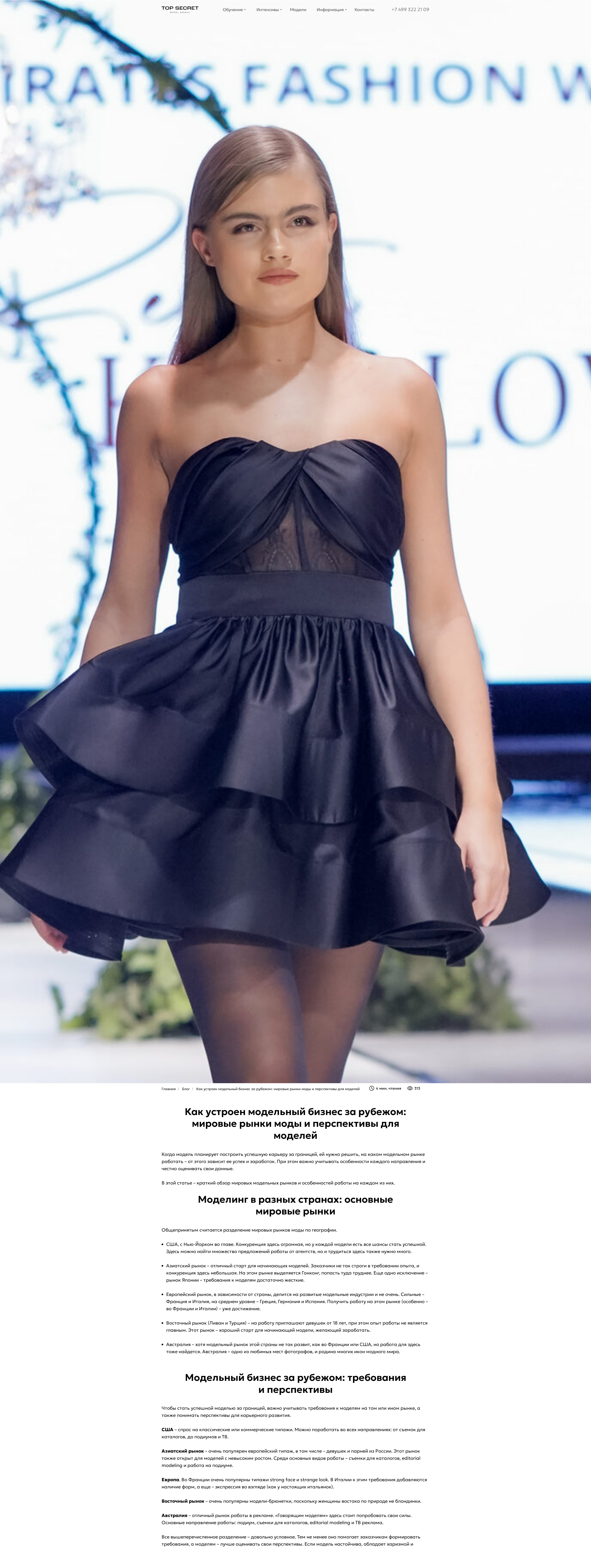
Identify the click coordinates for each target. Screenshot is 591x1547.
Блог (186, 1089)
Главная (169, 1089)
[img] (180, 9)
